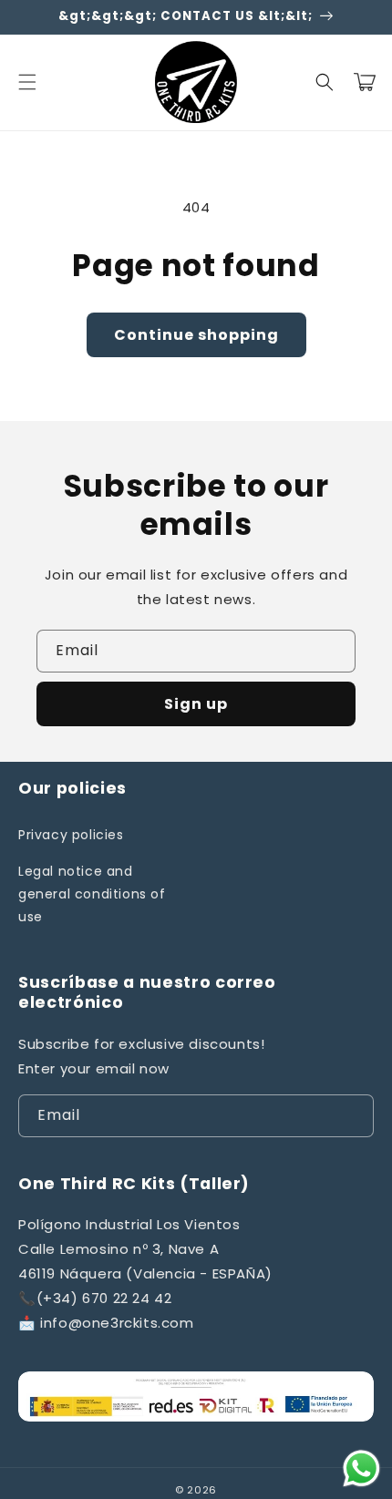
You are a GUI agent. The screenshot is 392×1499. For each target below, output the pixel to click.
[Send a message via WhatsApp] (361, 1468)
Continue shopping (196, 334)
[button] (27, 82)
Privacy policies (71, 835)
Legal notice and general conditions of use (92, 894)
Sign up (196, 703)
